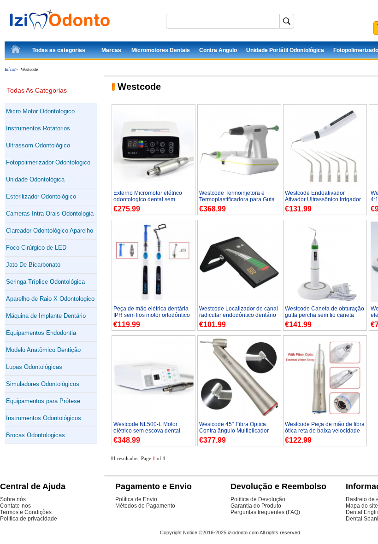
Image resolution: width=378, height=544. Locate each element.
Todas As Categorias (37, 90)
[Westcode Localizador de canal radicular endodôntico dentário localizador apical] (239, 300)
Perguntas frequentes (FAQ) (265, 512)
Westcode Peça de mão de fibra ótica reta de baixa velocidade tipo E (325, 430)
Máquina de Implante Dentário (46, 315)
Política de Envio (136, 499)
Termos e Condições (26, 512)
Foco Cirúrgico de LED (36, 247)
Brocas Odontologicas (35, 435)
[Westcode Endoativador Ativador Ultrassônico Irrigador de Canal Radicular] (325, 184)
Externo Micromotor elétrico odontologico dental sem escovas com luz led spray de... (152, 199)
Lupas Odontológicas (34, 366)
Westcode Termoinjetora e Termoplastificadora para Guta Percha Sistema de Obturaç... (237, 199)
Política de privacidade (28, 518)
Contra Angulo (218, 50)
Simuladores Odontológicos (42, 383)
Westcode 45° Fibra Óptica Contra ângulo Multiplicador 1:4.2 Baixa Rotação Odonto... (236, 430)
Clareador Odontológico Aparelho (49, 230)
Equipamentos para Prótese (43, 401)
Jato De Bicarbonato (33, 264)
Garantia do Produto (255, 506)
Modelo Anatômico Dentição (43, 349)
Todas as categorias (58, 50)
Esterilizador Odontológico (41, 196)
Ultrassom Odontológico (38, 145)
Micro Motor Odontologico (40, 111)
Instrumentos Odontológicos (43, 418)
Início (10, 69)
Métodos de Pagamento (145, 506)
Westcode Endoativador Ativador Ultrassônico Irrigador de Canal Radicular (323, 199)
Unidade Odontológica (35, 179)
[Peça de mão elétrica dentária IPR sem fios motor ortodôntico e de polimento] (153, 300)
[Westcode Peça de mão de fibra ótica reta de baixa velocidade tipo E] (325, 415)
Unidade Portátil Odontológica (285, 50)
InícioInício (16, 50)
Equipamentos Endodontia (41, 332)
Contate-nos (15, 506)
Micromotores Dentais (160, 50)
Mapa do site (362, 506)
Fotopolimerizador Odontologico (48, 162)
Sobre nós (13, 499)
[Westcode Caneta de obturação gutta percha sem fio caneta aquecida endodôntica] (325, 300)
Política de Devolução (257, 499)
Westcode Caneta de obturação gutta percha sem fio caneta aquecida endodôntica (324, 315)
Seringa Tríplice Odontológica (45, 281)
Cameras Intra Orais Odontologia (50, 213)
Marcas (111, 50)
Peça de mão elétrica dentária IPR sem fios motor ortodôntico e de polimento (151, 315)
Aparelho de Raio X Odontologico (50, 298)
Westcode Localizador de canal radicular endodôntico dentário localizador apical (238, 315)
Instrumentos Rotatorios (38, 128)
